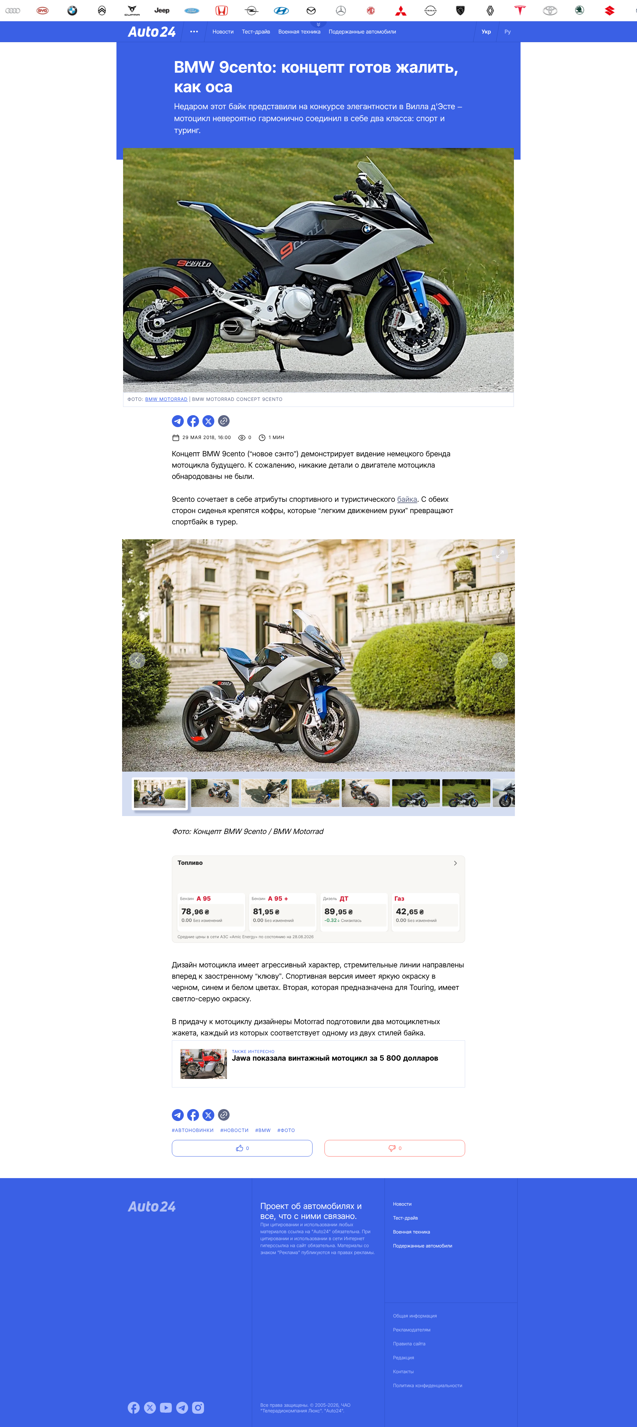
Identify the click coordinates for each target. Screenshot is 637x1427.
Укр (486, 31)
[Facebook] (134, 1408)
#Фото (286, 1130)
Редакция (403, 1358)
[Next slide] (500, 660)
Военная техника (299, 31)
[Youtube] (166, 1408)
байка (407, 499)
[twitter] (208, 421)
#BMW (263, 1130)
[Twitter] (150, 1408)
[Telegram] (182, 1408)
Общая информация (415, 1316)
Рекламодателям (412, 1330)
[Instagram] (198, 1408)
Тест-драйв (256, 31)
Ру (508, 31)
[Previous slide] (137, 660)
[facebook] (193, 421)
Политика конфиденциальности (427, 1386)
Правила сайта (409, 1344)
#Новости (234, 1130)
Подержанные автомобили (362, 31)
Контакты (403, 1372)
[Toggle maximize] (500, 554)
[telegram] (178, 421)
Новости (223, 31)
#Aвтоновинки (193, 1130)
